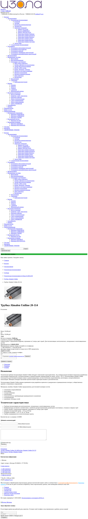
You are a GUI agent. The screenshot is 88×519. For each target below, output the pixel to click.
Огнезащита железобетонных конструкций (23, 54)
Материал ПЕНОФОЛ (17, 114)
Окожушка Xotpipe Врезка (25, 40)
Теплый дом (7, 490)
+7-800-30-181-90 (6, 475)
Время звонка (5, 515)
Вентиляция (14, 58)
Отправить (4, 449)
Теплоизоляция (12, 18)
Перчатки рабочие (16, 97)
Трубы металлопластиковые (22, 66)
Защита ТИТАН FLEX (24, 32)
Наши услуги (8, 109)
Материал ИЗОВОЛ (17, 123)
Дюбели (13, 88)
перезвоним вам (5, 250)
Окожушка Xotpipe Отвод (25, 38)
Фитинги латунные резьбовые (23, 71)
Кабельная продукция (20, 82)
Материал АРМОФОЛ (17, 116)
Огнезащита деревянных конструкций (22, 52)
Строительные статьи (10, 492)
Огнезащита (11, 46)
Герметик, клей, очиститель (19, 96)
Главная (6, 260)
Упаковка (7, 366)
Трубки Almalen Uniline (11, 279)
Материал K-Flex (16, 120)
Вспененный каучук (13, 119)
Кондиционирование (17, 60)
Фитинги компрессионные (22, 74)
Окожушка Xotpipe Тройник (26, 34)
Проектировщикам (9, 111)
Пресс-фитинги (19, 75)
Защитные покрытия (20, 28)
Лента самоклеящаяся (17, 102)
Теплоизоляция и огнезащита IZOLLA (32, 498)
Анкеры (13, 85)
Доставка (7, 126)
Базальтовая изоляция (14, 122)
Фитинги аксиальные (20, 72)
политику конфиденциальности (16, 356)
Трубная (16, 23)
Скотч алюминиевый (17, 100)
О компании (7, 489)
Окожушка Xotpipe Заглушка (26, 41)
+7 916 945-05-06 (6, 470)
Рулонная (17, 21)
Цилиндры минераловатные (22, 24)
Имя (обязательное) (24, 423)
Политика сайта (8, 495)
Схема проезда (5, 466)
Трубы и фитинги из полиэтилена (24, 65)
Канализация (15, 79)
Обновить (4, 444)
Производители (8, 108)
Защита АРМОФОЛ (24, 31)
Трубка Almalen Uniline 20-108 (9, 450)
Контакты (7, 128)
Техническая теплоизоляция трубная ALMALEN (18, 276)
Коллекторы (18, 77)
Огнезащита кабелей (17, 51)
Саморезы (14, 89)
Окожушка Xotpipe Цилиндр (26, 35)
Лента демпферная (16, 103)
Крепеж (10, 83)
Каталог (6, 17)
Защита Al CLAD (23, 29)
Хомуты (13, 86)
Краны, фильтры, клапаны (22, 69)
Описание (7, 364)
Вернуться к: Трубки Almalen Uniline (11, 452)
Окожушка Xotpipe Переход (26, 37)
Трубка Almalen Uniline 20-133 (27, 450)
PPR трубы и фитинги (21, 63)
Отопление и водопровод (18, 62)
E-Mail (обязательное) (24, 427)
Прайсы (10, 106)
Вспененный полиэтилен (15, 113)
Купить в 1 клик (5, 350)
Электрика (14, 80)
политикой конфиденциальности (68, 483)
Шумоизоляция (12, 55)
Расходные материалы (14, 92)
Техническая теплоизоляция (19, 20)
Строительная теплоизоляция (19, 45)
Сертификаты (12, 105)
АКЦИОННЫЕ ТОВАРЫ (11, 130)
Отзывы (6, 367)
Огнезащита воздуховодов (18, 49)
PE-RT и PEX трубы (20, 68)
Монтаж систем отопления (12, 493)
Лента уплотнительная (17, 99)
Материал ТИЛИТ (16, 117)
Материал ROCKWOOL (18, 125)
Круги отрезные (15, 94)
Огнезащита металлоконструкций (21, 48)
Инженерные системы (14, 57)
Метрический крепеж (17, 91)
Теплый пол (17, 26)
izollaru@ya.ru (39, 14)
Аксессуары (17, 43)
